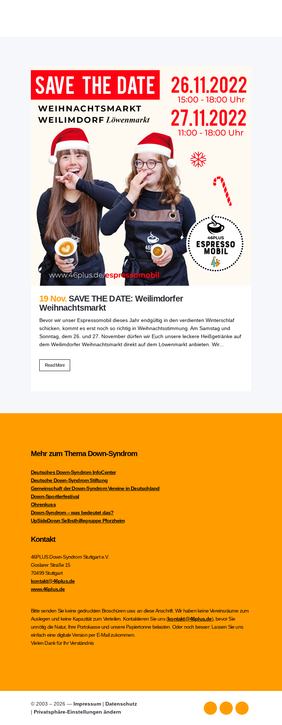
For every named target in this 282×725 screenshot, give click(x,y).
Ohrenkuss (43, 504)
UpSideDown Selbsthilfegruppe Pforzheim (78, 521)
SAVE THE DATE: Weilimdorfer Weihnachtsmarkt (111, 303)
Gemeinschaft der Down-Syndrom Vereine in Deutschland (95, 488)
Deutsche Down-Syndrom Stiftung (69, 480)
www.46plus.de (48, 589)
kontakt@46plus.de (53, 581)
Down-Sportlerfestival (55, 496)
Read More (55, 365)
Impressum (87, 704)
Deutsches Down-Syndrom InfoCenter (73, 472)
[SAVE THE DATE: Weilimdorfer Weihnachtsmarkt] (141, 176)
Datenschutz (121, 704)
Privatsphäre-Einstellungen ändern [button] (77, 712)
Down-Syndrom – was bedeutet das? (72, 512)
